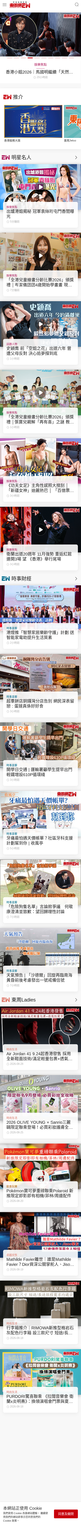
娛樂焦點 (11, 207)
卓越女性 (11, 1254)
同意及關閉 (66, 1514)
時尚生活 (11, 1049)
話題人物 (11, 344)
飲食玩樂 (11, 1186)
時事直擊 (11, 628)
